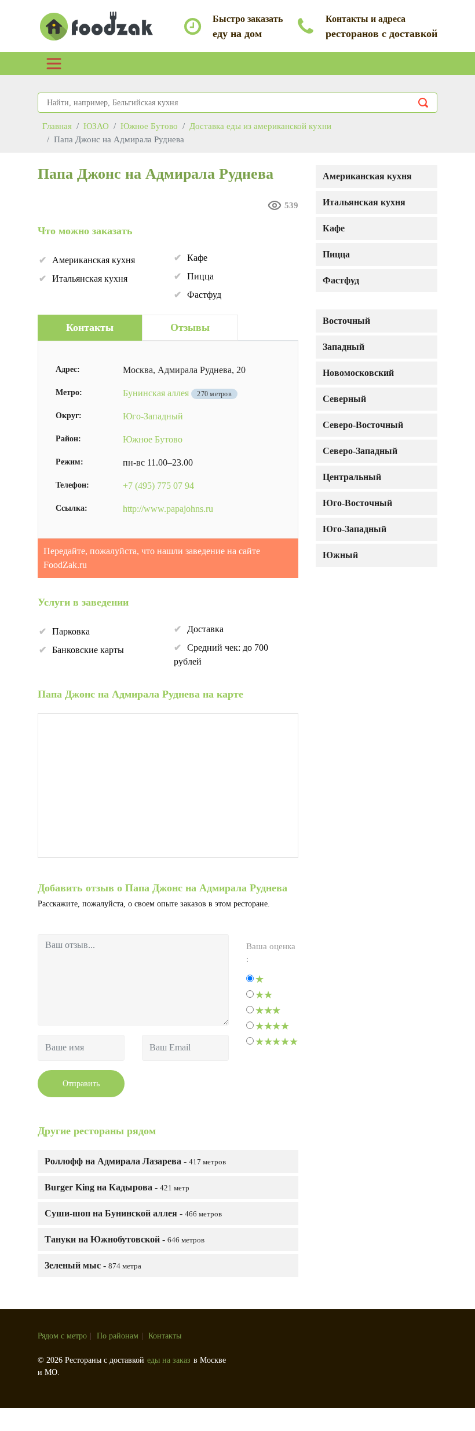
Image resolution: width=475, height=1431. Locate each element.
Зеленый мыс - (93, 1265)
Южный (340, 555)
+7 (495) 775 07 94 (158, 485)
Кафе (334, 228)
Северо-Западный (360, 451)
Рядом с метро (62, 1336)
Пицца (336, 254)
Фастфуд (341, 280)
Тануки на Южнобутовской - (124, 1239)
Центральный (352, 477)
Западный (343, 347)
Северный (344, 399)
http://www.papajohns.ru (168, 509)
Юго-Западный (354, 529)
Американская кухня (367, 176)
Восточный (346, 321)
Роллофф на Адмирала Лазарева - (135, 1161)
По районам (117, 1336)
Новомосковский (358, 373)
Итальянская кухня (364, 202)
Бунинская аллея (156, 393)
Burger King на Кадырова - (117, 1187)
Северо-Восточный (363, 425)
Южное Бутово (152, 439)
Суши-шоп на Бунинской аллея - (133, 1213)
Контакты (164, 1336)
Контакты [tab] (90, 327)
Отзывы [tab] (190, 327)
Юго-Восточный (357, 503)
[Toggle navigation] (54, 63)
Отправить (81, 1083)
